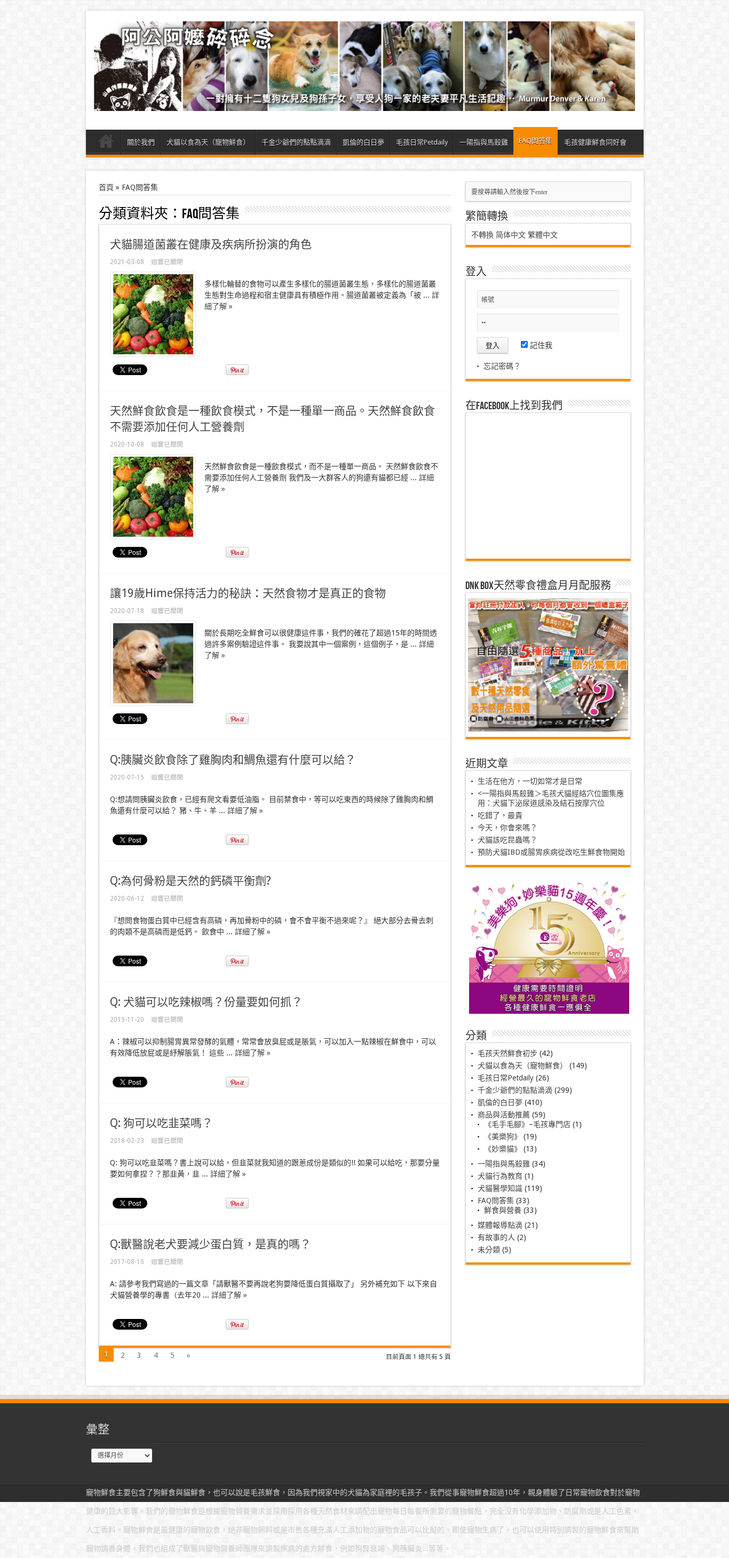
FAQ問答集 (535, 141)
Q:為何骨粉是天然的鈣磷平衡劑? (190, 880)
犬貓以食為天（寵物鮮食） (208, 142)
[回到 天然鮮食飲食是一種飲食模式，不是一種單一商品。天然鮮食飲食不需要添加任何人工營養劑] (153, 536)
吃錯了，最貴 (500, 815)
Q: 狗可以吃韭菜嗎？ (161, 1123)
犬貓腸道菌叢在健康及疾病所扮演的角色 (211, 244)
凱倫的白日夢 (363, 142)
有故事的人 (496, 1237)
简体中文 (511, 234)
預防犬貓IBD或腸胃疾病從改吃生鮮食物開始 (551, 852)
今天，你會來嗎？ (507, 827)
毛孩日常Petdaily (422, 142)
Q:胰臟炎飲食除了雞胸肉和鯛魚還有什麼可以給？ (233, 759)
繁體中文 (543, 234)
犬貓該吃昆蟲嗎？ (507, 840)
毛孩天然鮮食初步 (507, 1053)
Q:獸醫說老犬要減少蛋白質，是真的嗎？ (210, 1244)
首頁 (106, 143)
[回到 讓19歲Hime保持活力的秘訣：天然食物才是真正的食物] (153, 702)
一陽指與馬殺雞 (483, 142)
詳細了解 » (245, 810)
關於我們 (141, 142)
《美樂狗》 (502, 1136)
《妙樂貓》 (502, 1148)
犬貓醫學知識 (500, 1188)
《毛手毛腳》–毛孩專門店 (527, 1124)
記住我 (540, 345)
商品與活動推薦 (504, 1114)
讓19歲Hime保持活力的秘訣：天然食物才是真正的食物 (248, 593)
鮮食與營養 (502, 1210)
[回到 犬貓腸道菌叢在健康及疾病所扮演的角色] (153, 353)
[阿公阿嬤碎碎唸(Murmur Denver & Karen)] (365, 103)
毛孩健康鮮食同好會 (595, 142)
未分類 (489, 1249)
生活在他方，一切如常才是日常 (530, 781)
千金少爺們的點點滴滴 (296, 142)
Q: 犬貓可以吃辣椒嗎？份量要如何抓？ (206, 1001)
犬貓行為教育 (500, 1176)
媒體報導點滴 (500, 1225)
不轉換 (482, 234)
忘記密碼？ (502, 366)
